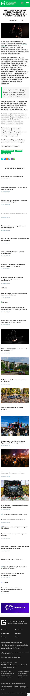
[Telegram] (9, 159)
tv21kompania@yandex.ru (7, 677)
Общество (19, 150)
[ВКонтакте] (5, 159)
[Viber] (12, 159)
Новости (3, 630)
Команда (17, 633)
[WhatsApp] (14, 159)
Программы (18, 630)
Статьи (17, 637)
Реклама (4, 637)
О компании (5, 633)
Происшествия (6, 153)
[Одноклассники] (7, 159)
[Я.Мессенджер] (2, 159)
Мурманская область (7, 150)
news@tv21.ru (21, 677)
